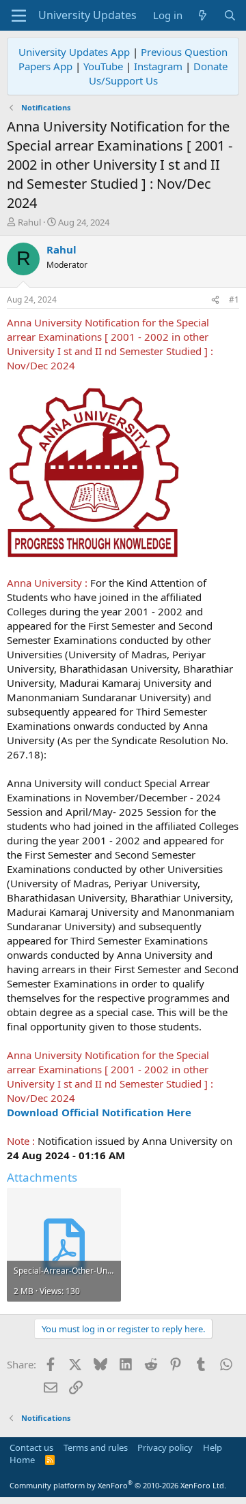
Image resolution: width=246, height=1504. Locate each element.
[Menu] (19, 15)
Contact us (31, 1447)
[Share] (215, 300)
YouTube (103, 66)
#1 (234, 299)
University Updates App (74, 52)
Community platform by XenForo (118, 1485)
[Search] (230, 15)
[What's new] (202, 15)
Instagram (158, 66)
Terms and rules (96, 1447)
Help (212, 1447)
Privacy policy (165, 1447)
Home (22, 1460)
